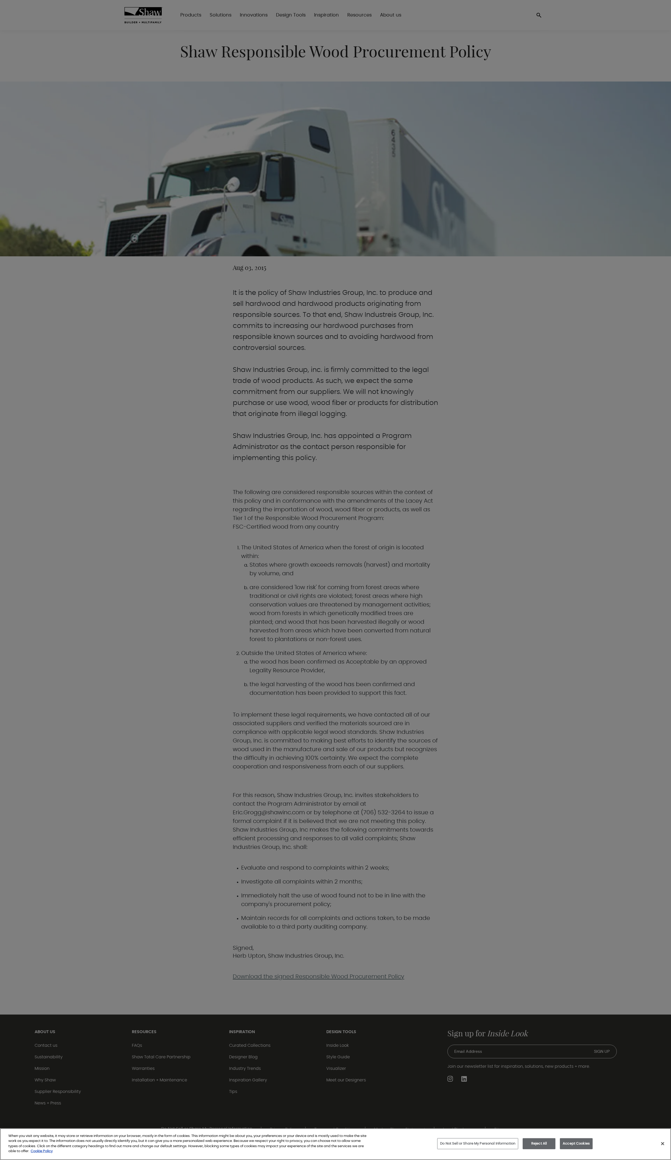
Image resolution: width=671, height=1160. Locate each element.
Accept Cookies (576, 1143)
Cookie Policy (42, 1151)
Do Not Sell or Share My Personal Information (477, 1143)
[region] (335, 1144)
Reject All (539, 1143)
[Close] (662, 1144)
